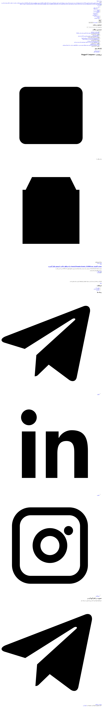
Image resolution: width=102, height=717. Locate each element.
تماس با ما (95, 22)
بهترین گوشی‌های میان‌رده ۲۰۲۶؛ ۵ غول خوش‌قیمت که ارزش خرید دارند (86, 42)
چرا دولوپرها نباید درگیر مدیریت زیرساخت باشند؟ (90, 39)
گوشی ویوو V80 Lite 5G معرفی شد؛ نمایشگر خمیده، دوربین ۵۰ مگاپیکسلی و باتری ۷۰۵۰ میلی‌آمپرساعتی (81, 45)
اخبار (98, 6)
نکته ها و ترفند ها (96, 10)
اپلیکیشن (97, 11)
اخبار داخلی (95, 7)
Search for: (100, 27)
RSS (101, 283)
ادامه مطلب (99, 271)
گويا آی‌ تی (84, 705)
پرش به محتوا (99, 0)
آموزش (98, 9)
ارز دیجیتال (95, 8)
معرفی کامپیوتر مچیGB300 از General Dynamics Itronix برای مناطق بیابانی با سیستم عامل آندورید (75, 266)
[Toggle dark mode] (97, 22)
